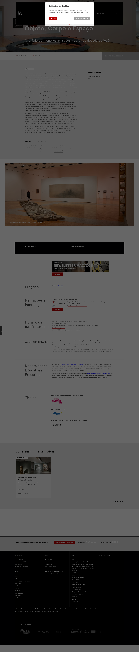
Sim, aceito (53, 18)
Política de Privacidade (69, 24)
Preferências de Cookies (82, 18)
